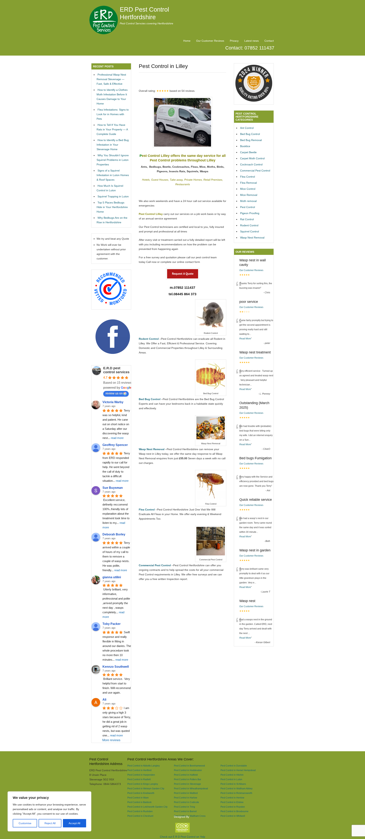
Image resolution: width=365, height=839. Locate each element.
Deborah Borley (113, 534)
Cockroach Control (251, 164)
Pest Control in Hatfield (186, 775)
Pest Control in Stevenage (187, 784)
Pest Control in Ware (138, 797)
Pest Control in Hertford (139, 770)
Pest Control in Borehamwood (189, 765)
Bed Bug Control (250, 134)
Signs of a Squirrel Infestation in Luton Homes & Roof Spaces (113, 175)
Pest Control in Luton (231, 779)
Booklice (245, 146)
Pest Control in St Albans (233, 784)
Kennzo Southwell (115, 666)
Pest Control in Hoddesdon (188, 770)
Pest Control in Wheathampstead (191, 788)
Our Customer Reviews (210, 40)
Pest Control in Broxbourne (234, 811)
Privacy (234, 40)
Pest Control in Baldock (139, 802)
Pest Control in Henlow (232, 797)
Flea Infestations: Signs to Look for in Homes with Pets (113, 114)
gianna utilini (111, 577)
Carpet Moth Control (252, 158)
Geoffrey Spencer (115, 445)
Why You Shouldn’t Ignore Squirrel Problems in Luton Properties (113, 160)
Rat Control (247, 219)
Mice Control (247, 188)
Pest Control (247, 207)
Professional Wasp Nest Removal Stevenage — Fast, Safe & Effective (111, 79)
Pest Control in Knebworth (140, 793)
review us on (114, 393)
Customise (25, 823)
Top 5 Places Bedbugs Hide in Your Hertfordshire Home (112, 207)
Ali (104, 699)
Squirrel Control (249, 231)
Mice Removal (248, 194)
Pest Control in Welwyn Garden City (145, 788)
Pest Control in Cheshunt (140, 816)
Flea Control (247, 176)
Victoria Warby (112, 402)
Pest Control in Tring (184, 807)
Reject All (50, 823)
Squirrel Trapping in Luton (113, 196)
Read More (245, 338)
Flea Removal (248, 182)
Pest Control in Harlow (185, 797)
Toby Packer (111, 623)
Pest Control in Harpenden (141, 775)
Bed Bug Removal (251, 140)
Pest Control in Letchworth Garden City (147, 807)
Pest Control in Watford (186, 793)
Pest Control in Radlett (139, 779)
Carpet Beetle (248, 152)
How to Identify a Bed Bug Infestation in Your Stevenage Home (113, 145)
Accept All (74, 823)
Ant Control (247, 127)
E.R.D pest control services (116, 370)
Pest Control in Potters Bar (187, 779)
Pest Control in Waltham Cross (190, 816)
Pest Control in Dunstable (234, 765)
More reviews (111, 740)
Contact (269, 40)
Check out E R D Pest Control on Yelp (182, 836)
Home (186, 40)
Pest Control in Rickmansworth (236, 793)
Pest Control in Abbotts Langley (143, 765)
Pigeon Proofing (249, 213)
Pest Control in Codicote (186, 802)
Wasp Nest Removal (252, 237)
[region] (49, 811)
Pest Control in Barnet (185, 811)
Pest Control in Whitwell (233, 816)
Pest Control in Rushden (140, 811)
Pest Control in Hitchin (232, 775)
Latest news (251, 40)
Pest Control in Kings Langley (142, 784)
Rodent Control (249, 225)
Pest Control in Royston (233, 807)
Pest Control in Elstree (232, 802)
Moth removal (248, 201)
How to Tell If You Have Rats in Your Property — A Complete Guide (112, 129)
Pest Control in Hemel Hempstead (238, 770)
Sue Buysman (112, 487)
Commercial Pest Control (255, 170)
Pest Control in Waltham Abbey (236, 788)
